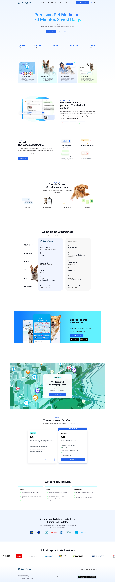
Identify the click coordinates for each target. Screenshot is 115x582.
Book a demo (51, 31)
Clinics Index (64, 576)
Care (59, 2)
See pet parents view (76, 335)
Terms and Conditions (47, 576)
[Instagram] (84, 569)
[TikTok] (89, 569)
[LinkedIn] (94, 569)
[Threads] (96, 569)
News (55, 574)
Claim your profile (82, 2)
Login (94, 2)
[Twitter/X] (91, 569)
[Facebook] (82, 569)
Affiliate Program (62, 574)
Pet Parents (52, 2)
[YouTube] (87, 569)
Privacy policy (57, 576)
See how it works (63, 31)
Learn (65, 2)
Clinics (44, 574)
